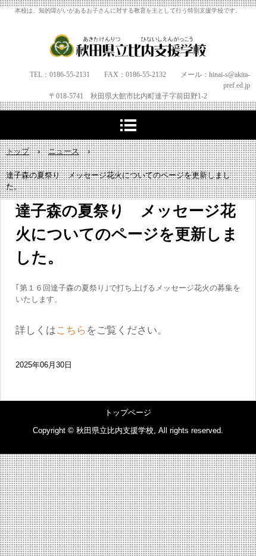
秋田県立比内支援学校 (128, 45)
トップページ (128, 412)
